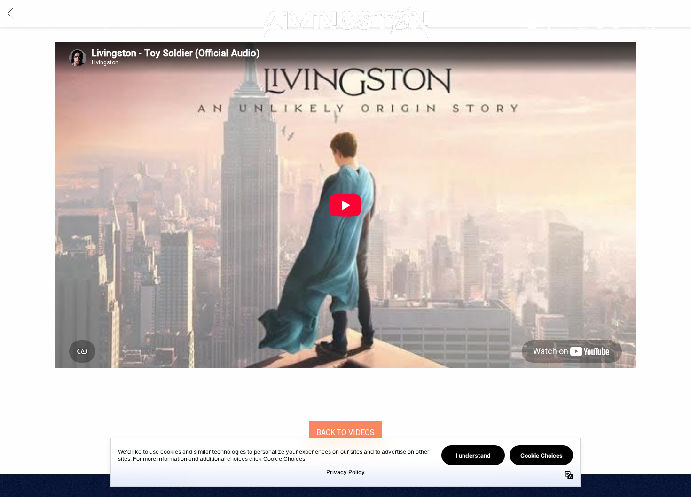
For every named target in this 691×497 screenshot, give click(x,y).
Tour (127, 23)
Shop (100, 23)
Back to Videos (345, 432)
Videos (70, 23)
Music (38, 23)
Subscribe (162, 23)
